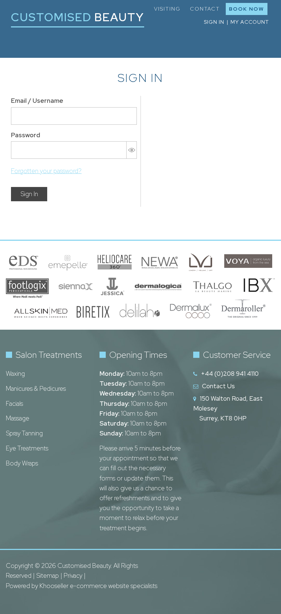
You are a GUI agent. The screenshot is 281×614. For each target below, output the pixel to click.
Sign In (29, 194)
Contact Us (218, 386)
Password (25, 135)
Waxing (15, 374)
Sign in (214, 22)
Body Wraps (22, 463)
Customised (77, 17)
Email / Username (37, 101)
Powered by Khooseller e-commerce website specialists (81, 586)
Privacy (73, 576)
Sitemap (47, 576)
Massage (17, 418)
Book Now (246, 8)
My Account (250, 22)
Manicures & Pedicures (36, 389)
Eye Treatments (27, 448)
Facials (14, 404)
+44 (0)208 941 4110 (230, 374)
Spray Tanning (24, 433)
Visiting (167, 8)
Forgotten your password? (46, 171)
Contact (205, 8)
